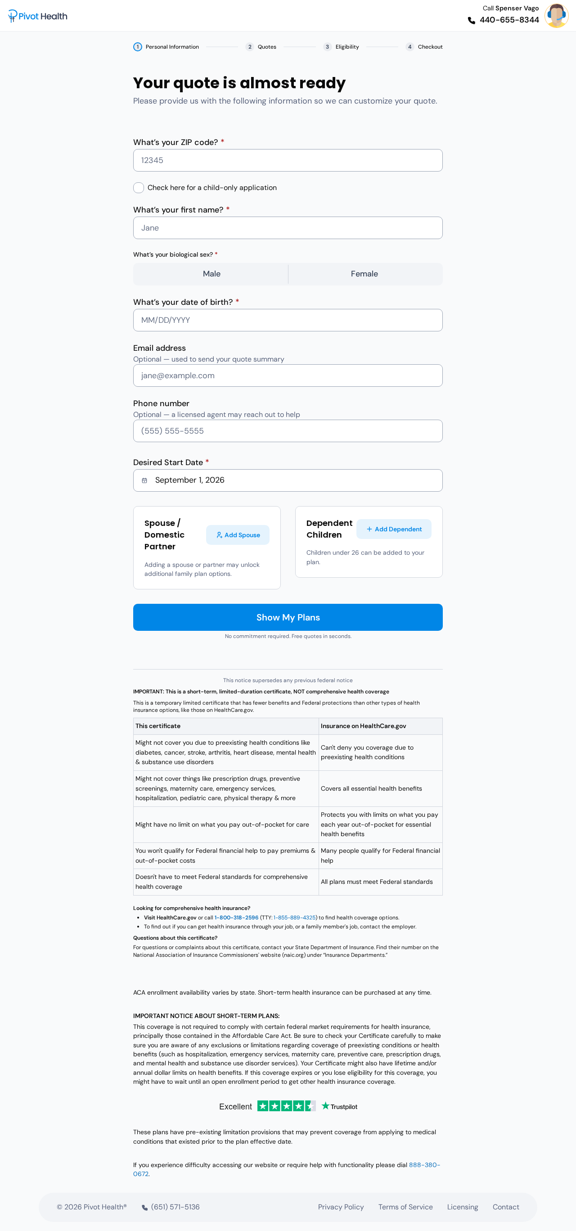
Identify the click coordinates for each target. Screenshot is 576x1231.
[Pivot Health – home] (37, 16)
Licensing (462, 1207)
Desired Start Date (171, 462)
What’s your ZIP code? (179, 142)
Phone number (161, 403)
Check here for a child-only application (212, 187)
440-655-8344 (509, 19)
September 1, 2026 (190, 480)
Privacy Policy (341, 1207)
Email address (159, 348)
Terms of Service (405, 1207)
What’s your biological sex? (175, 254)
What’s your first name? (181, 209)
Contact (506, 1207)
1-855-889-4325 (294, 917)
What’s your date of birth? (186, 302)
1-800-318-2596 (237, 917)
